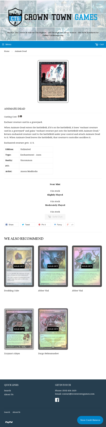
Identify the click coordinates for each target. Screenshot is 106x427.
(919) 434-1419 (69, 390)
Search (7, 390)
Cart (101, 44)
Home (6, 51)
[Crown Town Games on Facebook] (57, 401)
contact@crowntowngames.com (78, 394)
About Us (8, 394)
